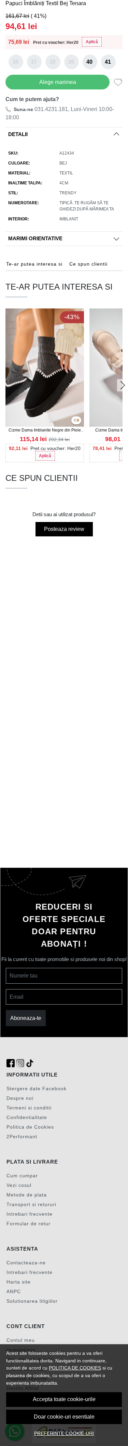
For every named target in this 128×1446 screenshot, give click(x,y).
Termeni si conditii (29, 1107)
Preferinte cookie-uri (64, 1433)
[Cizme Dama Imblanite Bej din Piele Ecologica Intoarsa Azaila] (75, 420)
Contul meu (20, 1340)
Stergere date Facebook (36, 1088)
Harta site (18, 1282)
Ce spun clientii (88, 264)
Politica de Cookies (30, 1127)
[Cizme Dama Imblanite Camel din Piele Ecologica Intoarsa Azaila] (77, 420)
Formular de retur (28, 1223)
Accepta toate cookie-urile (64, 1399)
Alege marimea (57, 82)
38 (52, 62)
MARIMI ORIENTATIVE (35, 238)
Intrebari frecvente (29, 1214)
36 (15, 62)
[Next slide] (122, 385)
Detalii (18, 134)
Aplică (92, 41)
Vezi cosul (18, 1185)
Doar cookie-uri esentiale (64, 1417)
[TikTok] (30, 1063)
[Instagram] (20, 1063)
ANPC (13, 1291)
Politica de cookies (75, 1368)
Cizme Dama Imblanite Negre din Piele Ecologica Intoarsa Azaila (45, 430)
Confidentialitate (26, 1117)
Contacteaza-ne (26, 1262)
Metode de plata (26, 1195)
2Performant (21, 1136)
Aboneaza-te (25, 1018)
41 (108, 62)
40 (89, 62)
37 (34, 62)
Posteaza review (64, 529)
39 (71, 62)
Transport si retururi (31, 1204)
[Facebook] (10, 1063)
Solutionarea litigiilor (32, 1301)
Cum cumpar (22, 1175)
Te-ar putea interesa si (34, 264)
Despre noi (19, 1098)
